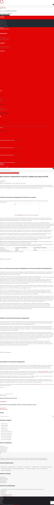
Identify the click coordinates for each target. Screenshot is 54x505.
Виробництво (2, 173)
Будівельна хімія (4, 423)
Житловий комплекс (4, 38)
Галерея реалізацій (4, 46)
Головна (1, 497)
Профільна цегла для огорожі (6, 434)
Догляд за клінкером (4, 162)
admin (22, 140)
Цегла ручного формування (6, 439)
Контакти (1, 503)
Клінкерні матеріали (3, 140)
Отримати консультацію (5, 15)
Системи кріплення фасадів (6, 436)
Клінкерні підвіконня (4, 429)
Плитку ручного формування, (43, 371)
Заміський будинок (4, 39)
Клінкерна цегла (4, 428)
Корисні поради (10, 147)
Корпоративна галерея (5, 47)
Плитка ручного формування (6, 433)
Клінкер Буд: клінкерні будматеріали (5, 169)
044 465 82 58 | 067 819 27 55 (11, 11)
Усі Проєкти (2, 37)
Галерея (1, 499)
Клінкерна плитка (4, 426)
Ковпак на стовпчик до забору (6, 431)
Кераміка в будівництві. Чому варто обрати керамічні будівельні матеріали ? (23, 121)
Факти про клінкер (10, 140)
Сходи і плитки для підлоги (6, 437)
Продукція (1, 498)
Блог (1, 502)
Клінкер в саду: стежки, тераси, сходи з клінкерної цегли (20, 159)
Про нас (1, 500)
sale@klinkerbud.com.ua (7, 495)
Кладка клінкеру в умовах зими (11, 144)
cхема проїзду (2, 7)
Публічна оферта (17, 504)
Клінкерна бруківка (4, 425)
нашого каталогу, (36, 384)
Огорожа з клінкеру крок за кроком (12, 151)
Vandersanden (19, 215)
